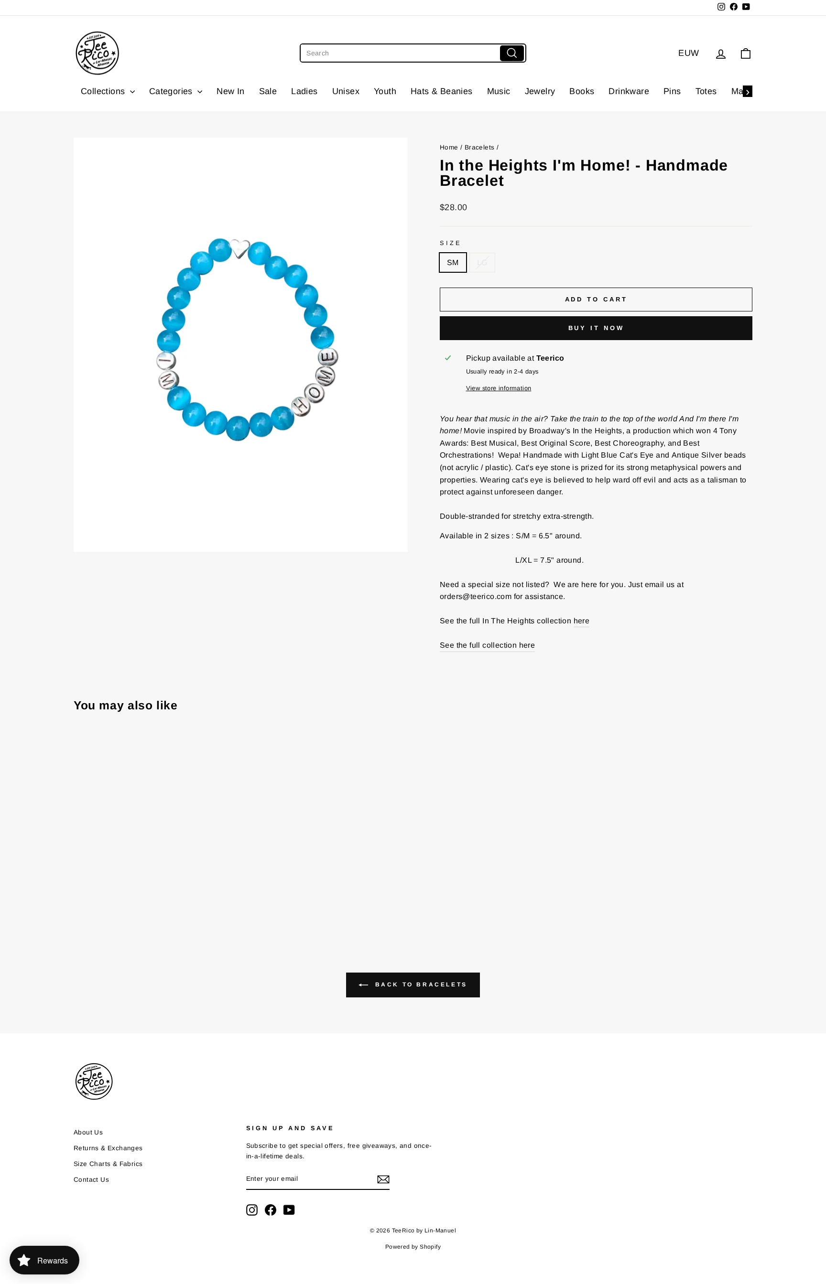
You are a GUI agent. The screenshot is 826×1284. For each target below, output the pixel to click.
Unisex (345, 91)
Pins (672, 91)
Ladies (304, 91)
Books (581, 91)
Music (499, 91)
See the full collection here (487, 645)
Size (450, 242)
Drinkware (629, 91)
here (582, 621)
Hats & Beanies (442, 91)
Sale (268, 91)
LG (482, 262)
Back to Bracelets (419, 984)
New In (230, 91)
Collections (104, 91)
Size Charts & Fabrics (108, 1163)
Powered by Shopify (413, 1246)
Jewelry (540, 91)
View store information (499, 388)
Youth (385, 91)
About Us (88, 1132)
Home (449, 147)
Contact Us (91, 1179)
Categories (172, 91)
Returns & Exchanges (108, 1148)
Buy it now (596, 328)
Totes (706, 91)
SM (453, 262)
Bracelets (480, 147)
